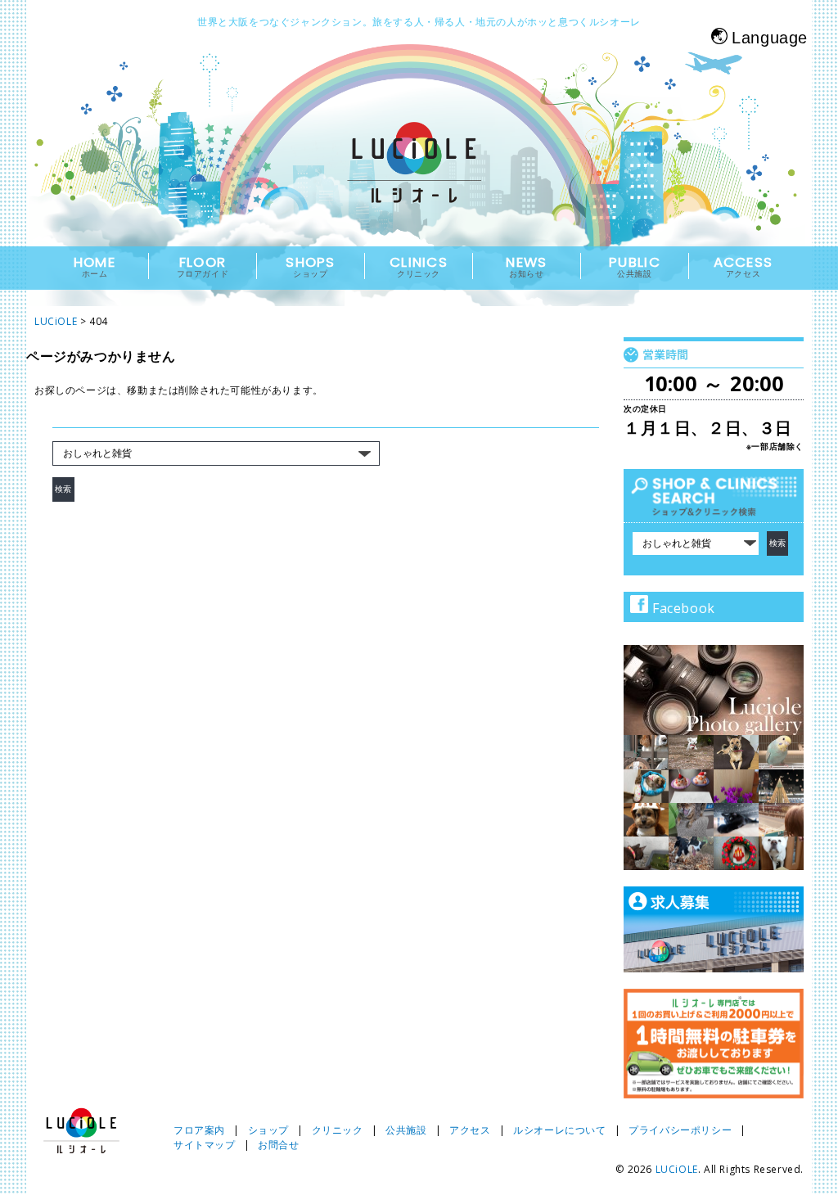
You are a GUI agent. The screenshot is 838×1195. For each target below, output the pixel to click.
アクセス (469, 1130)
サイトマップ (204, 1145)
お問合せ (278, 1145)
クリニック (337, 1130)
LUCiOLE (677, 1169)
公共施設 (405, 1130)
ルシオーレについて (559, 1130)
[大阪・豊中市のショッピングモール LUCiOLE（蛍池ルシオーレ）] (419, 177)
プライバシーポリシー (680, 1130)
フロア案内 (199, 1130)
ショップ (268, 1130)
